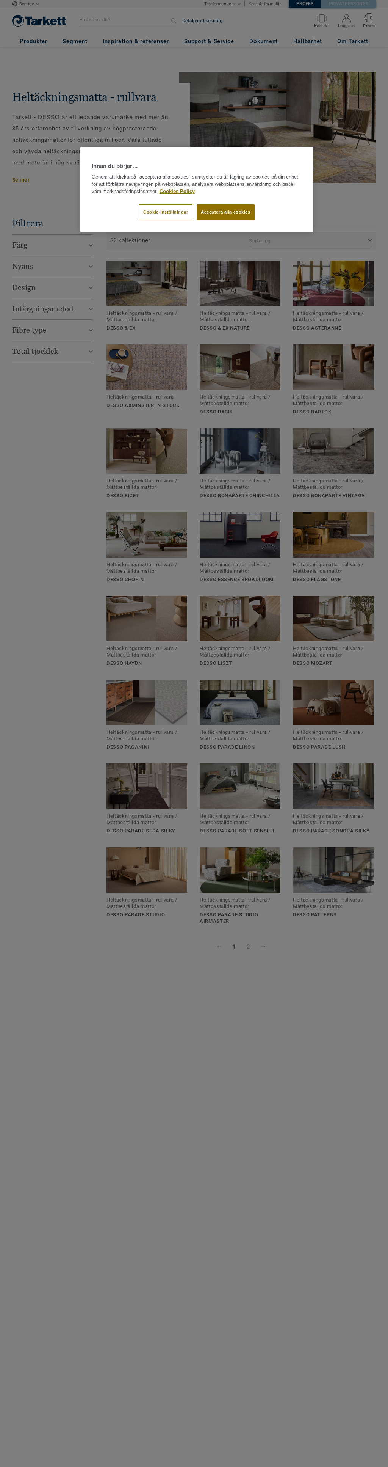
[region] (196, 189)
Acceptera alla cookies (225, 212)
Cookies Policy (177, 191)
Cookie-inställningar (165, 212)
